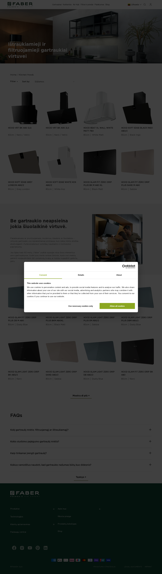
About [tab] (119, 275)
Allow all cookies (117, 306)
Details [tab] (81, 275)
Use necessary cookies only (80, 306)
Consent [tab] (43, 275)
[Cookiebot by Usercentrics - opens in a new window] (124, 267)
